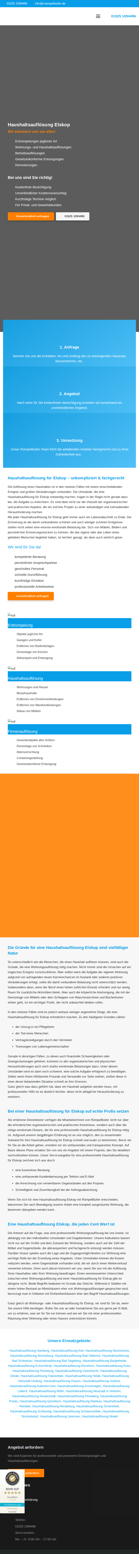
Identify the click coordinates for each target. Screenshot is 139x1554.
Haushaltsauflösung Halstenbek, (43, 1376)
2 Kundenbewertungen (12, 1504)
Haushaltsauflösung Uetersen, (61, 1416)
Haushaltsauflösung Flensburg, (33, 1371)
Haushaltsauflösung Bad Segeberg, (58, 1360)
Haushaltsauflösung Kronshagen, (80, 1386)
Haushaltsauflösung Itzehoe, (102, 1381)
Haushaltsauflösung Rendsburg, (54, 1406)
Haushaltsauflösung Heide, (83, 1376)
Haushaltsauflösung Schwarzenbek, (77, 1411)
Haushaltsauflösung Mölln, (47, 1391)
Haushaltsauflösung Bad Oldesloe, (78, 1355)
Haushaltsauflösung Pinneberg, (78, 1396)
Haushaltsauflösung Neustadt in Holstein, (93, 1391)
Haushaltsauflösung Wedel (100, 1416)
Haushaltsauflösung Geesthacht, (77, 1371)
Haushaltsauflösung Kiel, (68, 1350)
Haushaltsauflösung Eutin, (113, 1366)
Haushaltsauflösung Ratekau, (83, 1401)
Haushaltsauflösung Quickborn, (41, 1401)
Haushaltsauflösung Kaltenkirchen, (33, 1386)
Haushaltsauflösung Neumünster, (107, 1350)
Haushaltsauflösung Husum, (63, 1381)
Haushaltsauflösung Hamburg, (30, 1350)
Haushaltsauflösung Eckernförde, (31, 1366)
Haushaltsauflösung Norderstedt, (34, 1396)
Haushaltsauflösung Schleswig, (31, 1411)
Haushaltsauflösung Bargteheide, (105, 1360)
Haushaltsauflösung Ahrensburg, (32, 1355)
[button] (98, 16)
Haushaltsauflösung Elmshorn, (75, 1366)
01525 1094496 (25, 1526)
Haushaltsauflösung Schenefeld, (98, 1406)
